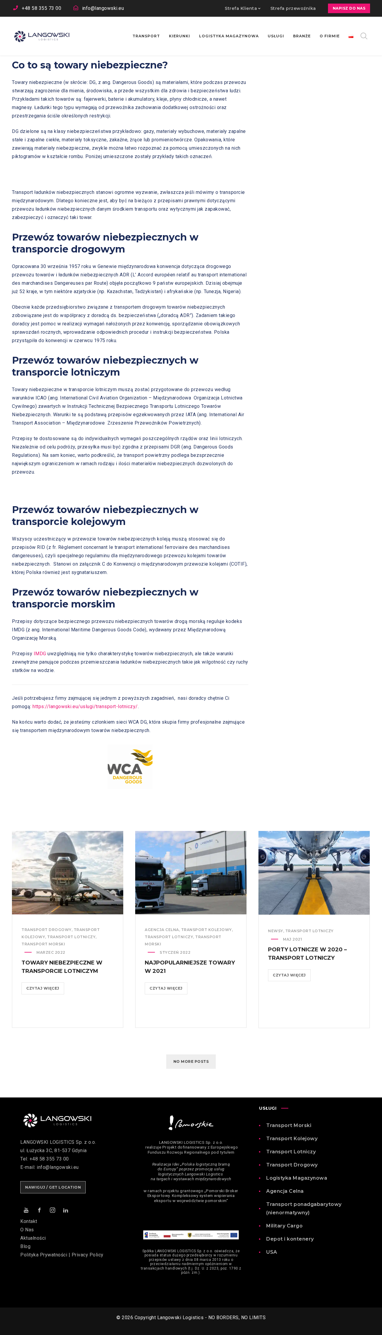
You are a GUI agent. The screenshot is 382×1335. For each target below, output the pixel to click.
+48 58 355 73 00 (41, 8)
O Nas (27, 1230)
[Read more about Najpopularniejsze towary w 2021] (191, 873)
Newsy (275, 931)
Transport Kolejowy (292, 1138)
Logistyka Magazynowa (296, 1178)
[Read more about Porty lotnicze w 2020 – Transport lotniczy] (314, 873)
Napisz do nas (349, 8)
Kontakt (28, 1221)
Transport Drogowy (292, 1165)
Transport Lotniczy (291, 1152)
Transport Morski (288, 1125)
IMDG (40, 653)
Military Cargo (284, 1226)
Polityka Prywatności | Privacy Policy (62, 1255)
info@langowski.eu (103, 8)
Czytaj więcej (45, 990)
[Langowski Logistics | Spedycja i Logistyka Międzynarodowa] (42, 36)
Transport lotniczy (71, 937)
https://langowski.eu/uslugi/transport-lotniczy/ (85, 706)
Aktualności (33, 1238)
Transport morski (43, 944)
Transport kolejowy (206, 929)
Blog (25, 1246)
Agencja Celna (162, 929)
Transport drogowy (46, 929)
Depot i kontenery (290, 1239)
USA (271, 1252)
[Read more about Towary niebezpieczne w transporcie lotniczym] (68, 873)
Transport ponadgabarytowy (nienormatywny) (304, 1208)
